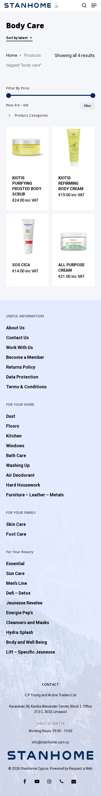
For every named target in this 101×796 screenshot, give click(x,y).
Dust (10, 416)
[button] (94, 5)
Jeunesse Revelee (24, 602)
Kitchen (14, 435)
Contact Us (17, 337)
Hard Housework (23, 485)
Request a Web (80, 768)
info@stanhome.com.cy (50, 742)
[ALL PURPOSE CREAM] (73, 235)
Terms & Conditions (26, 386)
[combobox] (19, 37)
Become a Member (25, 357)
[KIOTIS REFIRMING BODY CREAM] (73, 148)
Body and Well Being (26, 642)
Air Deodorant (20, 475)
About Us (15, 327)
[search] (84, 5)
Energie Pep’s (19, 612)
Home (11, 55)
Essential (15, 563)
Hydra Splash (19, 632)
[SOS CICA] (27, 235)
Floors (12, 426)
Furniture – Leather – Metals (35, 494)
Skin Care (16, 524)
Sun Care (15, 573)
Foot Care (16, 534)
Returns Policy (20, 367)
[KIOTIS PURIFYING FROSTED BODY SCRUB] (27, 148)
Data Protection (22, 376)
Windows (15, 445)
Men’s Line (16, 583)
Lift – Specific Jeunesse (30, 652)
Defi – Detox (18, 593)
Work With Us (19, 347)
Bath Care (16, 455)
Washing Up (18, 465)
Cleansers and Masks (27, 622)
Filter (87, 106)
